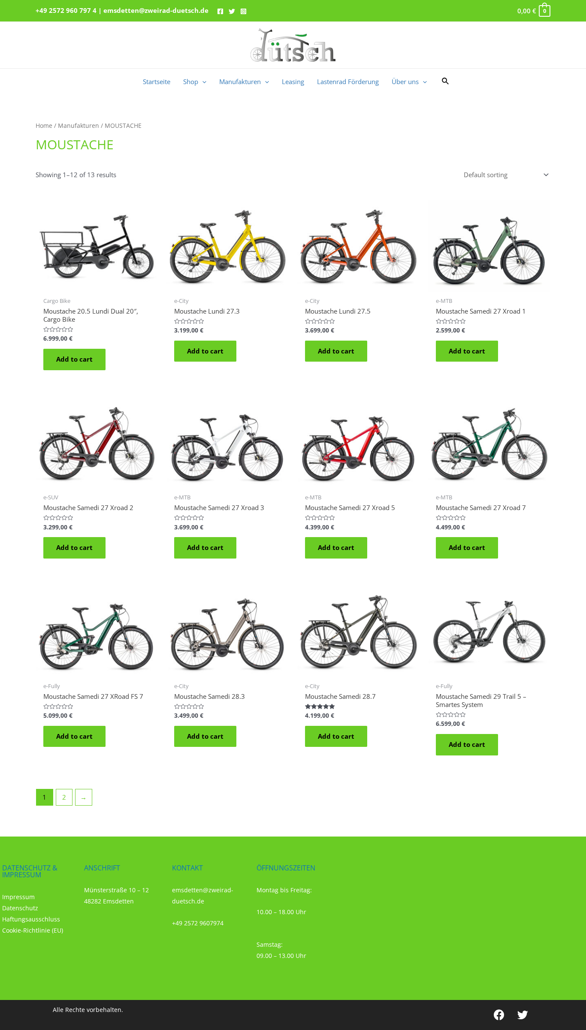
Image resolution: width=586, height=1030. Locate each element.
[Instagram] (243, 11)
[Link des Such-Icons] (446, 81)
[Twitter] (232, 11)
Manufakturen (78, 125)
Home (44, 125)
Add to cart (74, 359)
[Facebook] (220, 11)
